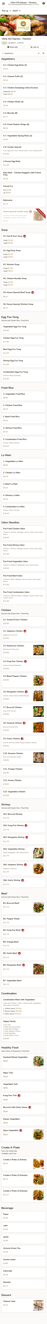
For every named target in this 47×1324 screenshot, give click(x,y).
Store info (13, 47)
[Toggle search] (43, 53)
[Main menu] (3, 3)
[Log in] (43, 3)
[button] (23, 67)
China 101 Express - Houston (23, 3)
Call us (36, 47)
